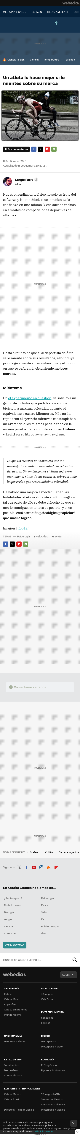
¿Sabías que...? (13, 898)
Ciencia (34, 59)
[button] (26, 179)
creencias (10, 933)
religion (8, 919)
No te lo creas (12, 905)
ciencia (8, 926)
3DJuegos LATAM (50, 1094)
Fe (42, 919)
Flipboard (47, 149)
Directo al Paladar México (19, 1109)
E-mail (54, 149)
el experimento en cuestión (29, 398)
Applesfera (10, 1004)
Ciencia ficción (16, 59)
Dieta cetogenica (69, 852)
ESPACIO (36, 12)
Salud (44, 912)
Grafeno (35, 852)
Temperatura (51, 59)
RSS (49, 867)
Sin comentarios (18, 149)
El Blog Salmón (49, 1065)
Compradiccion (13, 1075)
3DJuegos (46, 994)
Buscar (74, 959)
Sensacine (47, 1017)
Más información (44, 1131)
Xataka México (12, 1094)
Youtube (34, 867)
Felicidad (70, 59)
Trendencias (11, 1065)
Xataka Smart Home (15, 1009)
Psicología (23, 536)
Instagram (41, 867)
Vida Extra (47, 999)
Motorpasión (48, 1041)
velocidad (42, 536)
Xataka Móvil (11, 999)
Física (44, 905)
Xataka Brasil (11, 1099)
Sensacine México (52, 1099)
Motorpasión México (53, 1109)
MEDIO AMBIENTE (57, 12)
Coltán (49, 852)
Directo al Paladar (14, 1041)
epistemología (50, 926)
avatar (59, 536)
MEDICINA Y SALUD (14, 12)
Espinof (45, 1023)
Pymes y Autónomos (53, 1070)
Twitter (40, 149)
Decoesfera (11, 1070)
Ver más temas (14, 945)
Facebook (33, 149)
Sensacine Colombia (53, 1104)
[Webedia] (71, 3)
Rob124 (23, 528)
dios (43, 933)
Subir (66, 974)
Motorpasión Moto (52, 1046)
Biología (9, 912)
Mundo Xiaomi (12, 1014)
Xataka (8, 994)
